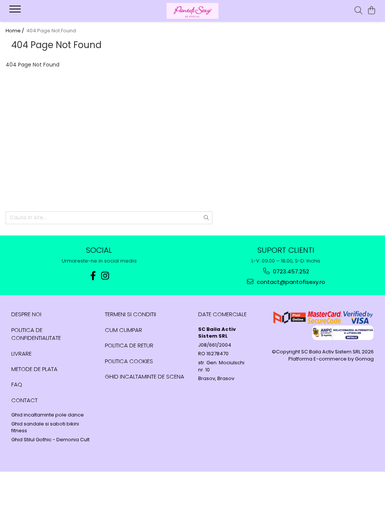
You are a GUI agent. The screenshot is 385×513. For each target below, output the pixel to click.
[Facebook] (93, 275)
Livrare (21, 354)
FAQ (16, 384)
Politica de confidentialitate (36, 334)
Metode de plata (34, 369)
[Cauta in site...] (358, 10)
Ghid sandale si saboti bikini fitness (45, 428)
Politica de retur (129, 345)
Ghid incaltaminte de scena (144, 376)
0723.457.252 (290, 271)
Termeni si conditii (130, 314)
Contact (24, 400)
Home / (15, 30)
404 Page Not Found (51, 30)
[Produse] (16, 11)
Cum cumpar (123, 330)
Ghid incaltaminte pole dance (47, 415)
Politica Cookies (129, 361)
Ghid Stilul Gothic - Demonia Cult (50, 439)
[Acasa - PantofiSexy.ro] (192, 11)
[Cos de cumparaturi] (372, 10)
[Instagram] (105, 275)
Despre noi (26, 314)
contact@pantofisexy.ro (290, 282)
